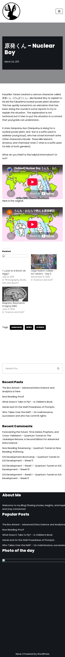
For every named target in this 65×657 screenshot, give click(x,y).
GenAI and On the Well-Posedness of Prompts (28, 407)
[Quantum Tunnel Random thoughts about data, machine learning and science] (11, 11)
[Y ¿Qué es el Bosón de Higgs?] (15, 261)
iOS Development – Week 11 (17, 460)
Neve (18, 653)
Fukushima (20, 101)
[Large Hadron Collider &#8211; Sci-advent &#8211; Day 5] (44, 261)
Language (16, 327)
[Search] (58, 368)
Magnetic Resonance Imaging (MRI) (13, 304)
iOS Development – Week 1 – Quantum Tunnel (28, 465)
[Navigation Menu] (59, 11)
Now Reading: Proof (13, 396)
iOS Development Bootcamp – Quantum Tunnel (29, 456)
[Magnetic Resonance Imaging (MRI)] (15, 294)
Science (40, 327)
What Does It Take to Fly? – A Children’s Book (27, 401)
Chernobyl (23, 142)
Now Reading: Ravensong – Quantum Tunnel (27, 448)
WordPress (43, 653)
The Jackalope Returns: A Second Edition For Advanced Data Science (30, 439)
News (29, 327)
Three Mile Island (41, 139)
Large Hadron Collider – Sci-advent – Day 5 (43, 272)
